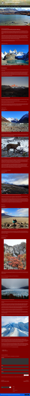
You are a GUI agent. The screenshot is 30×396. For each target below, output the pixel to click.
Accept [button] (28, 394)
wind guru (18, 38)
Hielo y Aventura (20, 303)
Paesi (4, 6)
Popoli (6, 6)
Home (2, 6)
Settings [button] (26, 394)
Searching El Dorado (12, 2)
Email (2, 368)
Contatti (15, 6)
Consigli (9, 6)
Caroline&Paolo (7, 28)
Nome (2, 365)
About (11, 6)
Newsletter (18, 6)
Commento (2, 357)
